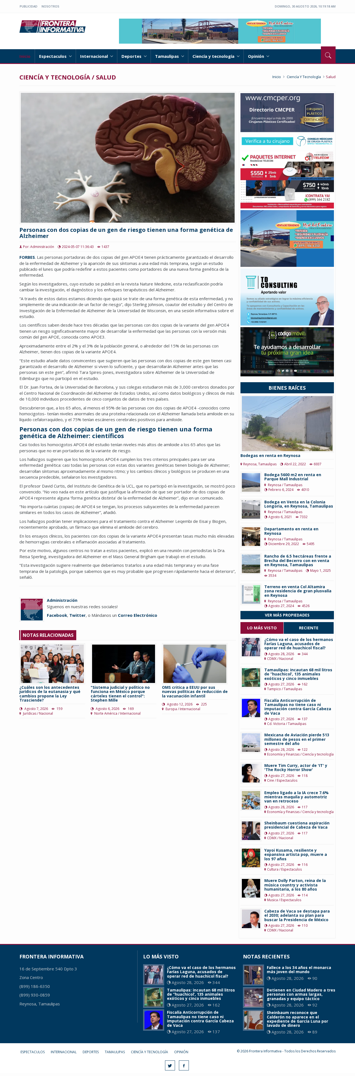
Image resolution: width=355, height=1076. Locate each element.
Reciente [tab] (308, 627)
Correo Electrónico (137, 615)
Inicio (25, 56)
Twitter (77, 615)
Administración (62, 600)
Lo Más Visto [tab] (262, 627)
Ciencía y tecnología (213, 56)
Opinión (256, 56)
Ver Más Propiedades (287, 615)
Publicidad (28, 6)
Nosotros (50, 6)
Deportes (132, 56)
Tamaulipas (167, 56)
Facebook (57, 615)
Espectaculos (53, 56)
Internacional (94, 56)
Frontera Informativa (53, 26)
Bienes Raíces (287, 387)
